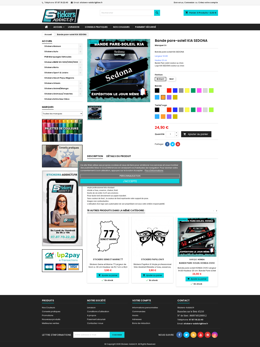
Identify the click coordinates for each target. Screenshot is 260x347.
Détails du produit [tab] (118, 156)
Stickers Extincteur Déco (57, 99)
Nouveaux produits (51, 319)
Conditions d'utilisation (98, 311)
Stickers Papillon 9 (152, 259)
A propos (91, 315)
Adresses (137, 319)
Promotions (47, 315)
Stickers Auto (51, 51)
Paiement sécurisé (145, 27)
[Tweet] (172, 144)
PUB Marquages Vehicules (57, 56)
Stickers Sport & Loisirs (56, 72)
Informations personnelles (145, 307)
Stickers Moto (51, 67)
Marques (48, 107)
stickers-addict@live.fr (91, 2)
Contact (183, 300)
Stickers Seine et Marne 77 (108, 259)
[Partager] (167, 144)
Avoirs (135, 315)
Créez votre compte (208, 2)
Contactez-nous (95, 323)
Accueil (57, 27)
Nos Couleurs (121, 27)
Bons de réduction (141, 323)
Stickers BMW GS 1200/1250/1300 (61, 62)
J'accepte (130, 181)
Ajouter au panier (195, 134)
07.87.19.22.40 (61, 2)
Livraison (73, 27)
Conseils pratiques (51, 311)
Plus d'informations (154, 170)
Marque (159, 45)
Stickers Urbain (52, 83)
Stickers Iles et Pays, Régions (59, 77)
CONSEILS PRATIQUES (96, 27)
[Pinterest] (178, 144)
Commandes (138, 311)
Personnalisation (130, 175)
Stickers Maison (52, 46)
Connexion (189, 2)
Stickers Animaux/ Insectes (58, 93)
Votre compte (141, 300)
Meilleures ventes (50, 323)
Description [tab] (95, 156)
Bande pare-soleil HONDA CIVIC (197, 263)
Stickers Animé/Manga (56, 88)
